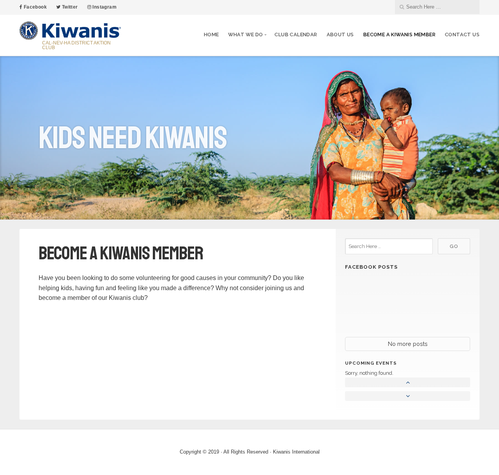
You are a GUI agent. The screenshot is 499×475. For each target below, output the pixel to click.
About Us (340, 34)
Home (211, 34)
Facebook (34, 7)
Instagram (104, 7)
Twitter (69, 7)
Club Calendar (295, 34)
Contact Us (462, 34)
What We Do (245, 34)
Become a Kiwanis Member (399, 34)
